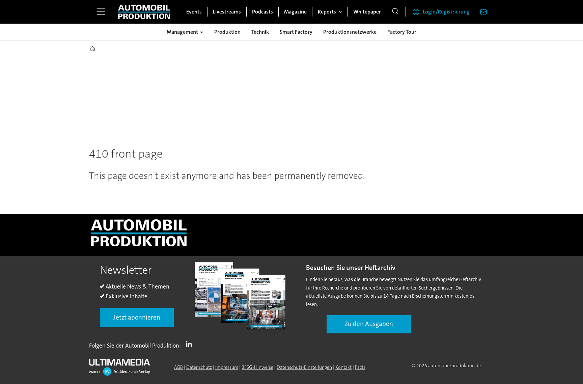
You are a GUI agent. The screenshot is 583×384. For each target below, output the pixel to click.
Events (194, 11)
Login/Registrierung (446, 11)
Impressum (226, 367)
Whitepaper (367, 11)
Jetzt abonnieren (136, 317)
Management (182, 31)
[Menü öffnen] (100, 12)
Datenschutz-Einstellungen (304, 367)
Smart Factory (296, 31)
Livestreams (227, 11)
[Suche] (395, 12)
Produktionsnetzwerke (350, 31)
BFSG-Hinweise (257, 367)
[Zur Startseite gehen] (144, 12)
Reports (327, 11)
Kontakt (343, 367)
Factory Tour (401, 31)
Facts (360, 367)
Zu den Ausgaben (368, 324)
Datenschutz (199, 367)
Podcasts (262, 11)
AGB (178, 367)
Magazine (295, 11)
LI (191, 344)
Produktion (227, 31)
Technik (260, 31)
